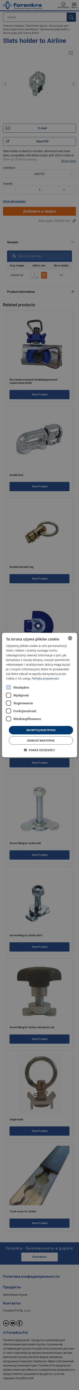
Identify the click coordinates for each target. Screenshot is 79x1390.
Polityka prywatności (45, 678)
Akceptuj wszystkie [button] (41, 730)
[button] (39, 750)
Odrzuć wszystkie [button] (40, 740)
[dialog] (39, 695)
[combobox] (70, 638)
